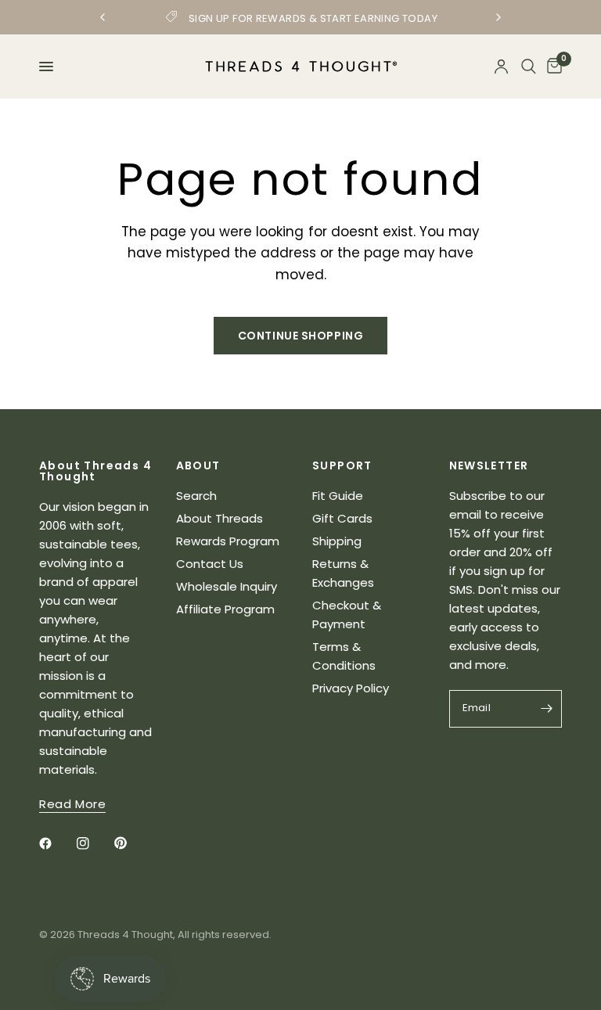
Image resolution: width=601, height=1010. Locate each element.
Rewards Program (227, 541)
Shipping (337, 541)
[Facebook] (56, 843)
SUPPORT (342, 465)
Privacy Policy (350, 688)
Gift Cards (342, 518)
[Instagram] (94, 843)
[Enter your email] (546, 709)
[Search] (529, 66)
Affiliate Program (225, 609)
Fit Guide (337, 495)
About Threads (219, 518)
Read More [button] (72, 804)
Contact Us (209, 563)
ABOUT (198, 465)
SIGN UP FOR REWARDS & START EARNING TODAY (313, 18)
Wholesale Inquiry (226, 586)
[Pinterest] (131, 843)
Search (196, 495)
